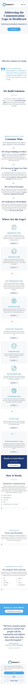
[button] (23, 5)
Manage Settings (14, 680)
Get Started (13, 29)
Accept (14, 672)
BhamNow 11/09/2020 (14, 648)
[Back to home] (8, 5)
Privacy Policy (8, 669)
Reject (14, 676)
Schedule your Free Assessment (14, 611)
